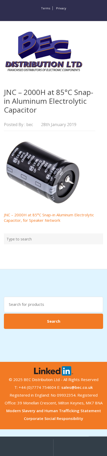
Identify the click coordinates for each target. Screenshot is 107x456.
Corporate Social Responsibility (53, 418)
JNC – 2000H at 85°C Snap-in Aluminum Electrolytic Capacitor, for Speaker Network (49, 217)
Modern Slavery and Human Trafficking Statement (53, 410)
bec (29, 124)
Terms (45, 8)
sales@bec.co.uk (77, 387)
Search (53, 321)
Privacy (61, 8)
